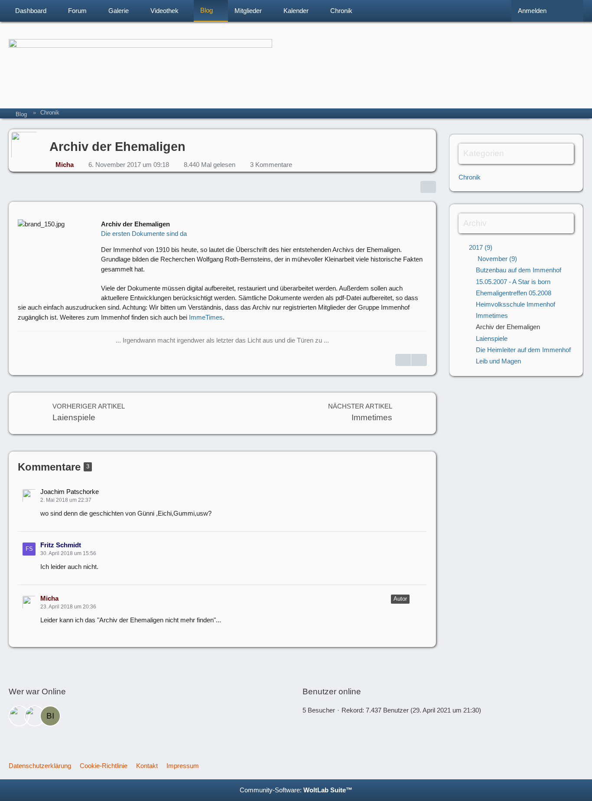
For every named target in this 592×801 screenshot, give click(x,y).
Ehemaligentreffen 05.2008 (513, 293)
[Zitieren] (403, 360)
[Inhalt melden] (419, 360)
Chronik (470, 177)
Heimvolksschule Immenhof (515, 304)
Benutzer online (332, 691)
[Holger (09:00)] (34, 716)
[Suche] (568, 11)
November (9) (496, 258)
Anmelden (532, 10)
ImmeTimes (206, 317)
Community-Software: (296, 790)
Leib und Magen (498, 361)
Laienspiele (491, 338)
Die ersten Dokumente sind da (144, 233)
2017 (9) (479, 247)
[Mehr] (418, 492)
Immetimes (492, 315)
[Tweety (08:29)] (19, 716)
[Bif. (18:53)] (50, 716)
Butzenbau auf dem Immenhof (518, 270)
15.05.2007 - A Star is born (513, 281)
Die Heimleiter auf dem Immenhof (523, 349)
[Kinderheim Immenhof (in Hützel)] (296, 58)
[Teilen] (428, 187)
